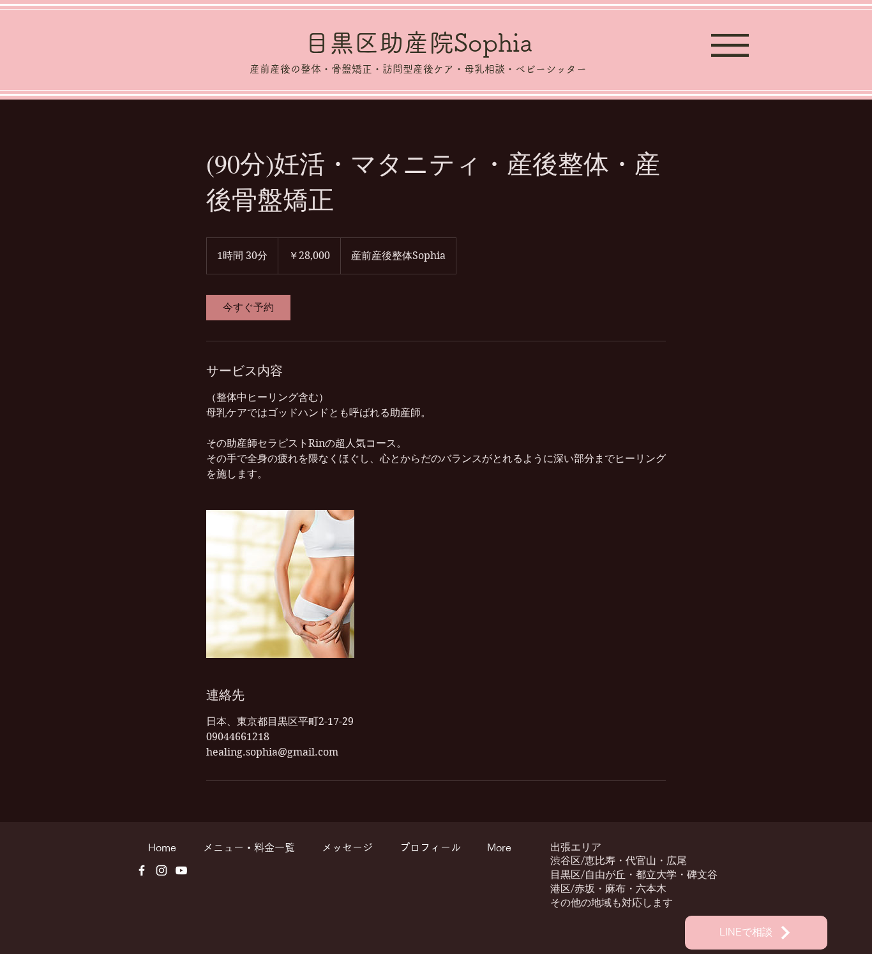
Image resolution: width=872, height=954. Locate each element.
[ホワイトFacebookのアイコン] (142, 870)
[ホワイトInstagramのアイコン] (161, 870)
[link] (248, 307)
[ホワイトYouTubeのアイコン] (181, 870)
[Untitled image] (280, 584)
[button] (730, 45)
